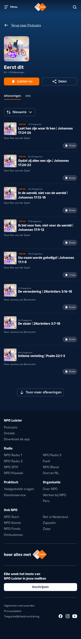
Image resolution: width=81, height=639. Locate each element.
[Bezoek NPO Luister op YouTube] (74, 616)
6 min (72, 307)
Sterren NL (51, 473)
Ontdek (9, 433)
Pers (46, 501)
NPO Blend (51, 467)
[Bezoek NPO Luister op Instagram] (67, 616)
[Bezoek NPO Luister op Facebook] (60, 616)
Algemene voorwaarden (19, 605)
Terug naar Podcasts (26, 25)
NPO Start (11, 517)
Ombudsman (13, 535)
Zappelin (49, 523)
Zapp (47, 529)
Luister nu (24, 81)
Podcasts (10, 427)
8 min (72, 178)
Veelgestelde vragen (19, 489)
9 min (72, 145)
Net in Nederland (55, 517)
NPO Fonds (12, 529)
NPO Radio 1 (13, 455)
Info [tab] (28, 96)
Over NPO (50, 489)
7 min (72, 275)
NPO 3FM (11, 467)
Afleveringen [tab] (12, 96)
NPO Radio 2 (13, 461)
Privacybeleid (12, 611)
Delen (62, 81)
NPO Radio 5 (52, 455)
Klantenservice (15, 495)
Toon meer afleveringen (44, 392)
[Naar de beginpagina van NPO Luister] (40, 7)
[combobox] (19, 112)
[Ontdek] (75, 7)
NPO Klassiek (13, 473)
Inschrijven (40, 587)
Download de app (17, 439)
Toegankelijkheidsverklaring (21, 616)
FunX (46, 461)
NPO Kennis (12, 523)
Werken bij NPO (54, 495)
